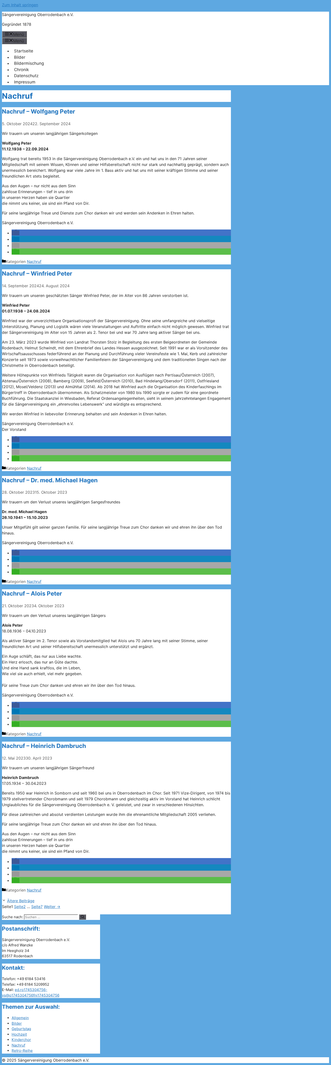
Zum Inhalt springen (20, 4)
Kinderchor (21, 1039)
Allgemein (20, 1018)
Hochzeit (19, 1034)
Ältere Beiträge (20, 900)
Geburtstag (21, 1028)
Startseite (23, 51)
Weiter (52, 906)
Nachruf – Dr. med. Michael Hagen (50, 480)
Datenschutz (26, 75)
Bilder (19, 57)
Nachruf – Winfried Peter (37, 273)
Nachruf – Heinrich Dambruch (44, 745)
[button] (15, 232)
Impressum (24, 82)
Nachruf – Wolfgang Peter (38, 111)
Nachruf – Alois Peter (32, 593)
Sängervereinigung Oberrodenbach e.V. (37, 14)
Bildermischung (29, 63)
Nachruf (34, 261)
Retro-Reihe (22, 1050)
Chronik (21, 69)
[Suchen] (82, 917)
